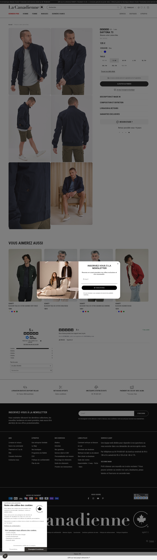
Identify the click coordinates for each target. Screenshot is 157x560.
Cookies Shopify (10, 532)
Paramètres (13, 549)
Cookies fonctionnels (12, 536)
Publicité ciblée (10, 540)
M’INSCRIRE (99, 288)
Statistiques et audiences (13, 538)
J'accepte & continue (35, 549)
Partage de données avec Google (16, 534)
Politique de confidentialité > (12, 526)
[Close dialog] (118, 263)
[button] (5, 556)
